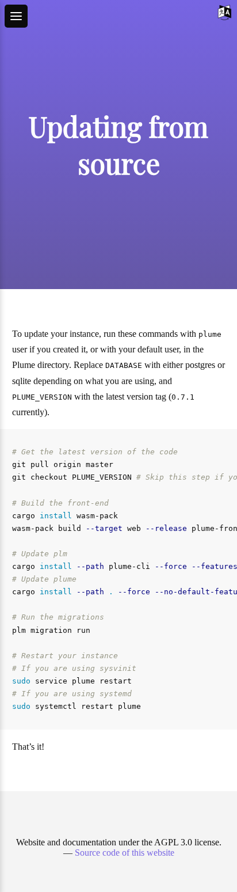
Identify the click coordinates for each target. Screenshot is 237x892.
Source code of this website (124, 852)
